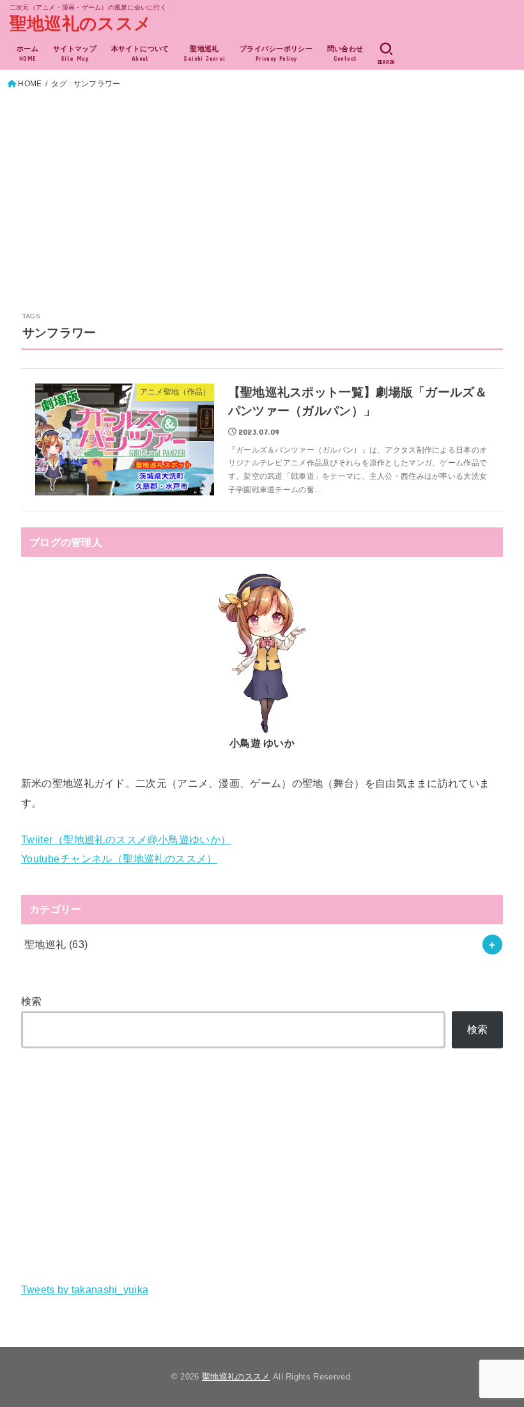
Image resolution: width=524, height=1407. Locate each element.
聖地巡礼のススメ (80, 23)
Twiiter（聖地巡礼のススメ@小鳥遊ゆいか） (126, 839)
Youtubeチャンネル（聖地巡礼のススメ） (119, 858)
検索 (31, 1001)
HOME (30, 84)
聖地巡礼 (56, 944)
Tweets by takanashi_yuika (85, 1289)
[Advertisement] (262, 187)
